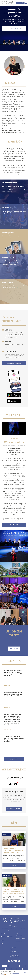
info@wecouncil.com (14, 949)
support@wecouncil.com (14, 952)
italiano (23, 965)
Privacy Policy (19, 935)
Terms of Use (19, 941)
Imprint (17, 933)
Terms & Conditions (20, 938)
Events (2, 940)
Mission (3, 933)
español (11, 965)
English (5, 965)
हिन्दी (8, 968)
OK (25, 973)
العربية (20, 968)
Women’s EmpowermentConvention (7, 937)
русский (17, 965)
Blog (2, 943)
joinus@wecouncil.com (14, 956)
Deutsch (14, 968)
